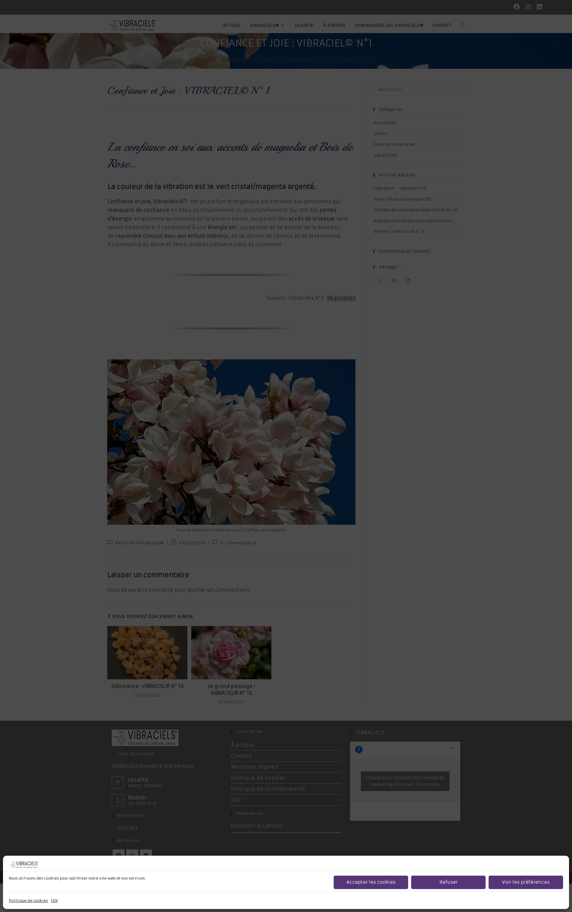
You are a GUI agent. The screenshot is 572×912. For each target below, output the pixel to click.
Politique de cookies (28, 900)
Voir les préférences (526, 882)
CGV (54, 900)
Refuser (448, 882)
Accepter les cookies (371, 882)
